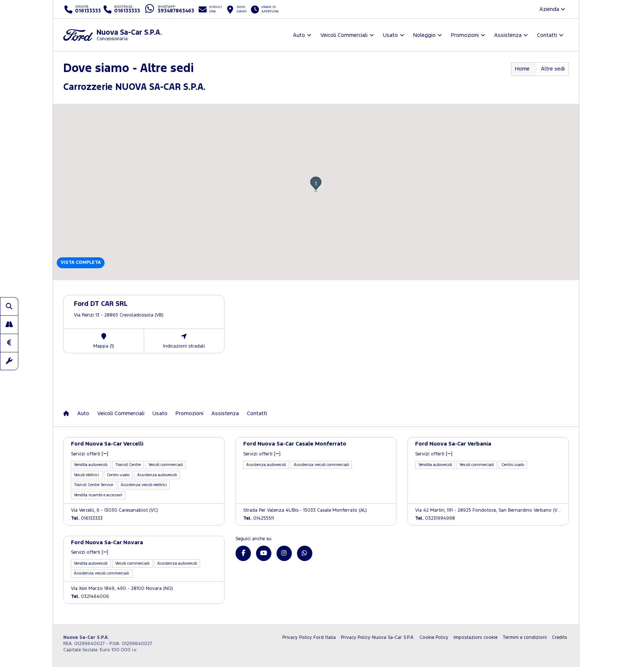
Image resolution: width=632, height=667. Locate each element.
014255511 (258, 518)
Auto (83, 413)
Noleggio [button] (424, 35)
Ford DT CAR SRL (101, 304)
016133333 (87, 518)
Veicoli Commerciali (120, 413)
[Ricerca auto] (9, 306)
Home (522, 69)
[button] (315, 184)
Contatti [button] (547, 35)
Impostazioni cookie (475, 638)
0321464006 (90, 597)
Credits (559, 638)
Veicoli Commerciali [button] (344, 35)
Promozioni (189, 413)
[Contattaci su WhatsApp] (304, 553)
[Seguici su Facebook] (243, 553)
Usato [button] (390, 35)
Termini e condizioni (525, 638)
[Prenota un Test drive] (9, 324)
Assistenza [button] (508, 35)
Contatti (257, 413)
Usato (160, 413)
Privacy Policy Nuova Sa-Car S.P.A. (377, 638)
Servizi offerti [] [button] (89, 454)
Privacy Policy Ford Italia (309, 638)
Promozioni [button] (465, 35)
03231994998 (435, 518)
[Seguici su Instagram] (284, 553)
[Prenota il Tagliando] (9, 361)
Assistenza (225, 413)
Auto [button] (299, 35)
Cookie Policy (434, 638)
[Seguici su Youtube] (263, 553)
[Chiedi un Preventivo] (9, 343)
